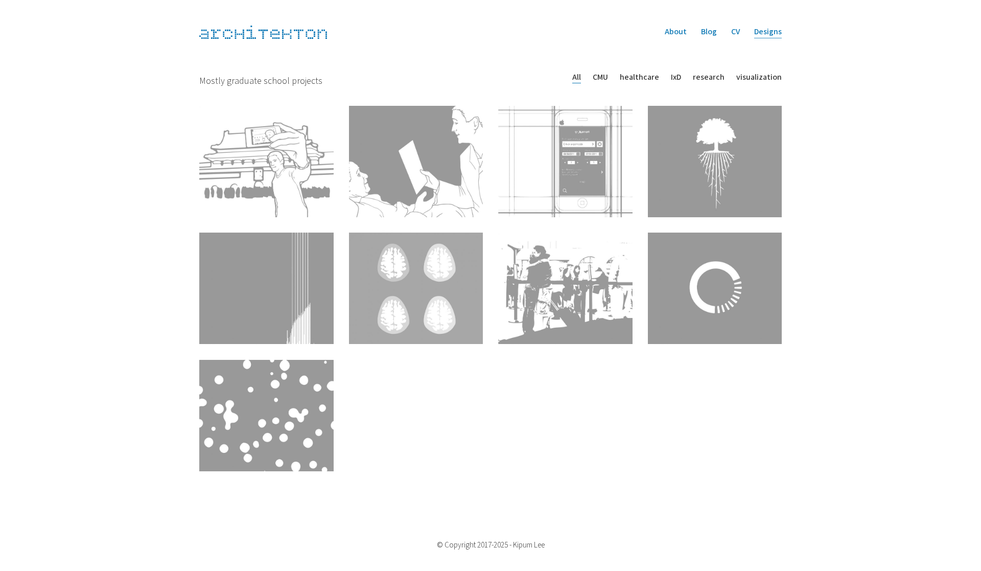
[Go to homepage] (263, 32)
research (709, 77)
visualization (759, 77)
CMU (600, 77)
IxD (676, 77)
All (576, 77)
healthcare (639, 77)
